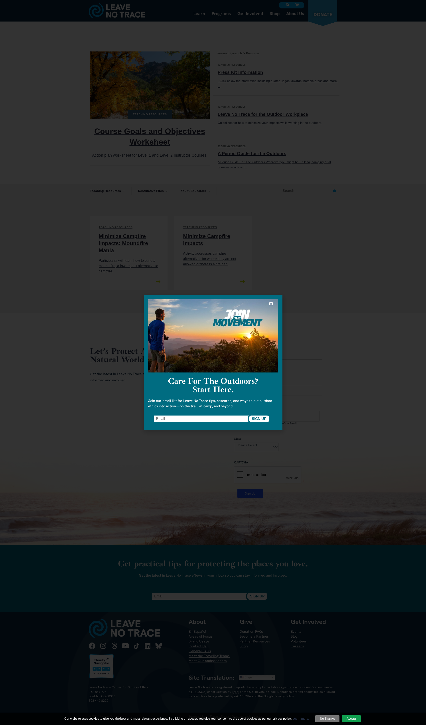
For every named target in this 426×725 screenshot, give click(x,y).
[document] (213, 362)
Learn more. (300, 718)
